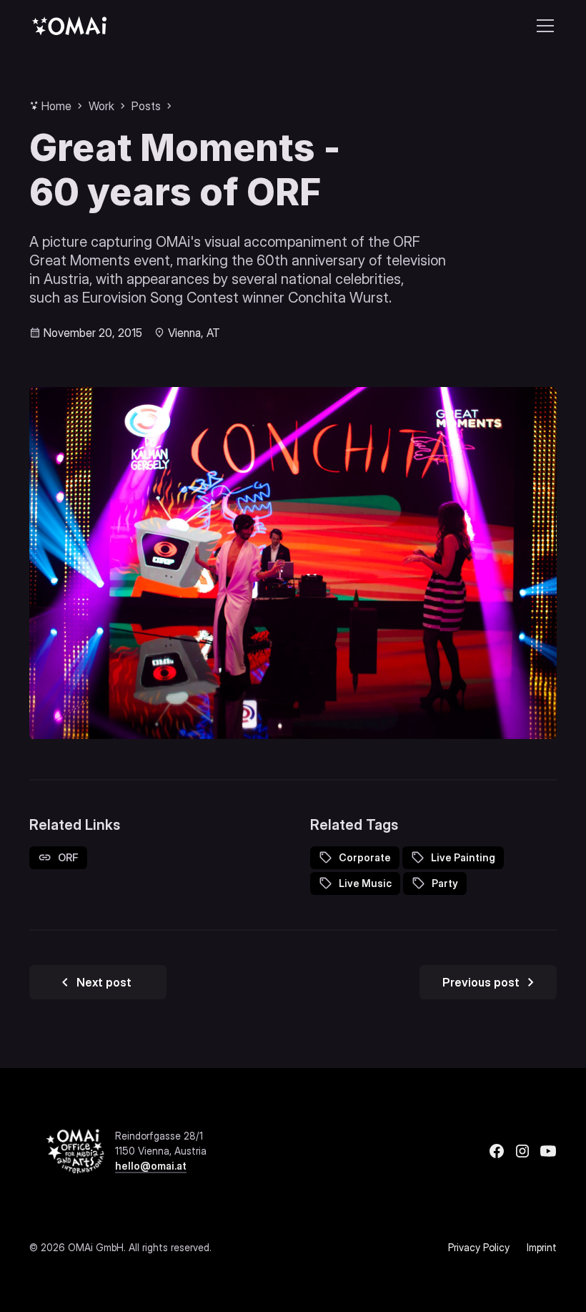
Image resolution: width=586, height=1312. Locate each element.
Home (56, 106)
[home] (69, 25)
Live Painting (463, 857)
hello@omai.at (151, 1166)
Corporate (365, 857)
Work (101, 106)
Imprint (542, 1247)
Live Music (365, 883)
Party (445, 883)
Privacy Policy (479, 1247)
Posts (146, 106)
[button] (542, 26)
